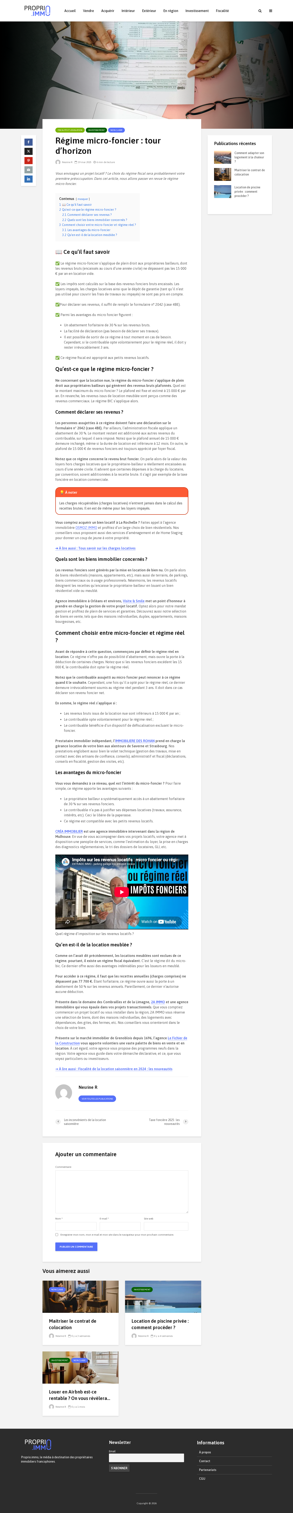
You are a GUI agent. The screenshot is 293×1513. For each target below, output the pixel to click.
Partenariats (207, 1470)
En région (170, 11)
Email (112, 1451)
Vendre (88, 11)
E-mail (104, 1218)
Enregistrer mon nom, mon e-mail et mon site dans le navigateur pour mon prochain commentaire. (117, 1234)
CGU (202, 1478)
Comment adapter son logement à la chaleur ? (249, 157)
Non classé (116, 130)
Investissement (197, 11)
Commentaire (63, 1167)
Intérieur (128, 11)
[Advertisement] (240, 285)
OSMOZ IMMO (86, 528)
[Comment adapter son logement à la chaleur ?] (222, 157)
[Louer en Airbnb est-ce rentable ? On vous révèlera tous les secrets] (80, 1367)
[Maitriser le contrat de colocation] (80, 1296)
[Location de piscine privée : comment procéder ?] (163, 1296)
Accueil (70, 11)
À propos (205, 1452)
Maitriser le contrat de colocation (72, 1324)
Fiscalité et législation (70, 130)
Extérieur (149, 11)
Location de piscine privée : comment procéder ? (160, 1324)
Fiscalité (222, 11)
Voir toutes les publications (97, 1099)
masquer (83, 199)
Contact (204, 1461)
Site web (148, 1218)
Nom (59, 1218)
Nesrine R (66, 162)
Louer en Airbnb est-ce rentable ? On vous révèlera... (79, 1395)
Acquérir (107, 11)
